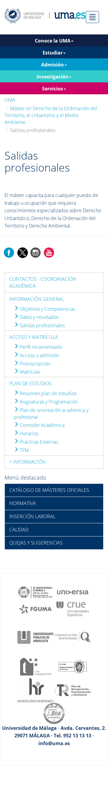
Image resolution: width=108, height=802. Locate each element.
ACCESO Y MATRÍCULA (33, 337)
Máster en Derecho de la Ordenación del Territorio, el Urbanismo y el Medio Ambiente (50, 115)
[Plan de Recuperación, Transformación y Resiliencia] (73, 689)
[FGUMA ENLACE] (35, 608)
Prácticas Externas (38, 442)
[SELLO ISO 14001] (73, 666)
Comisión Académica (41, 425)
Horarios (28, 433)
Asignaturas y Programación (48, 401)
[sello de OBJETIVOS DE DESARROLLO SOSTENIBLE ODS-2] (35, 591)
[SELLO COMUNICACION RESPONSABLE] (73, 636)
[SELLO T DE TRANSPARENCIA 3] (35, 666)
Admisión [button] (52, 64)
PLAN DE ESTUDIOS (30, 383)
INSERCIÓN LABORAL (32, 516)
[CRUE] (73, 608)
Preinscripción (34, 363)
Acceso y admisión (39, 355)
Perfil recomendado (40, 347)
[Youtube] (49, 252)
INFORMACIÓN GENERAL (36, 299)
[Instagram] (36, 252)
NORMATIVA (22, 503)
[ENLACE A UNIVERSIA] (73, 591)
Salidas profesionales (42, 325)
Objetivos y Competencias (47, 309)
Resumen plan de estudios (47, 393)
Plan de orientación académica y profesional (51, 413)
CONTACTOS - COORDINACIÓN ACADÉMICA (42, 282)
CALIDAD (18, 529)
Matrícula (29, 372)
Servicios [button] (52, 88)
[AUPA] (35, 636)
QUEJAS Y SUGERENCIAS (36, 542)
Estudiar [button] (53, 52)
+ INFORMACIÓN (27, 462)
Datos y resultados (38, 317)
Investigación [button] (53, 76)
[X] (22, 252)
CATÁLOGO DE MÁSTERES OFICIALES (49, 490)
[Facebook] (9, 252)
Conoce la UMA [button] (52, 40)
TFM (24, 450)
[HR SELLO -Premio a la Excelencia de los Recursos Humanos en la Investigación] (35, 689)
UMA (9, 100)
